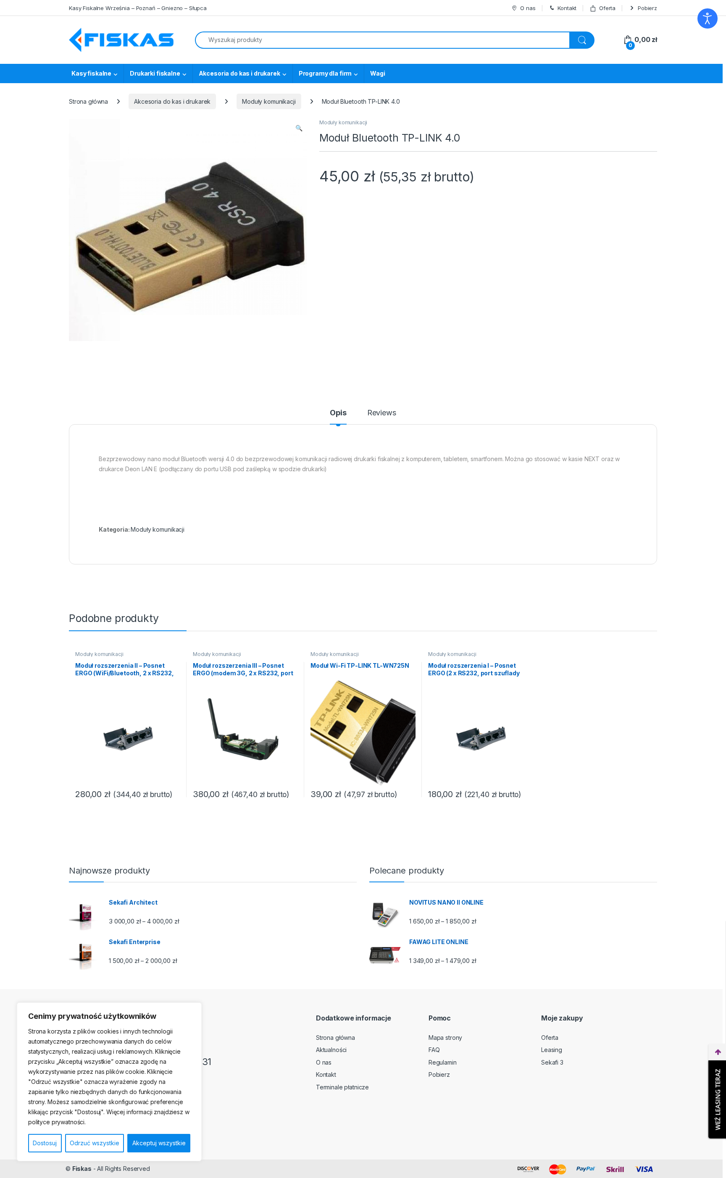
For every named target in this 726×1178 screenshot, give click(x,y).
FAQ (434, 1049)
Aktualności (331, 1049)
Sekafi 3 (552, 1062)
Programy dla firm (325, 73)
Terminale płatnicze (342, 1087)
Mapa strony (445, 1037)
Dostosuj (45, 1143)
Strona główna (88, 101)
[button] (298, 128)
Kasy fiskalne (91, 73)
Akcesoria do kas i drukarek (239, 73)
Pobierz (647, 8)
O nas (527, 8)
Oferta (607, 8)
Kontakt (567, 8)
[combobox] (382, 40)
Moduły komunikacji (268, 101)
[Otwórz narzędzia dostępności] (707, 18)
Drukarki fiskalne (155, 73)
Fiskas (82, 1168)
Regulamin (443, 1062)
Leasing (551, 1049)
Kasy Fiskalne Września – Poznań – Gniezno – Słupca (138, 8)
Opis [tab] (338, 413)
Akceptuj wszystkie (159, 1143)
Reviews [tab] (381, 413)
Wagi (377, 73)
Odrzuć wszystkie (94, 1143)
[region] (109, 1081)
